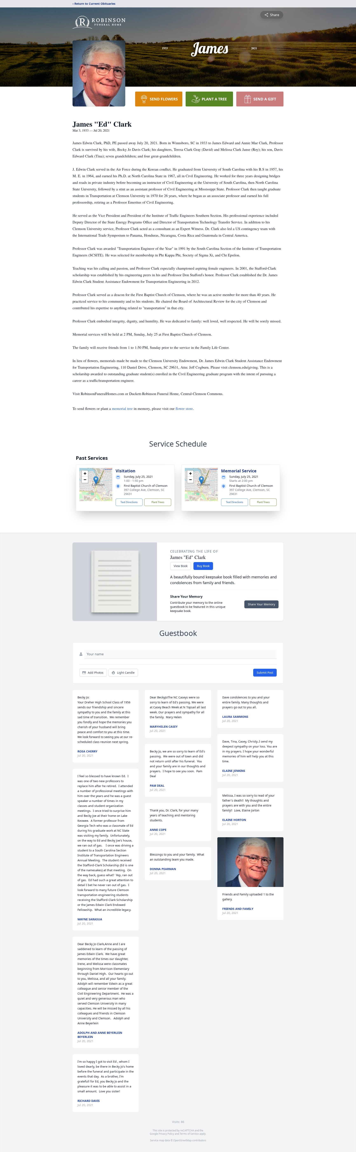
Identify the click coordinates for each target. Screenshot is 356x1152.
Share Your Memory (261, 604)
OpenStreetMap (182, 1140)
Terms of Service (189, 1133)
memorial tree (122, 408)
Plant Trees (157, 502)
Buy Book (203, 566)
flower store (184, 408)
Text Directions (129, 502)
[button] (95, 480)
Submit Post (265, 672)
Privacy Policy (166, 1133)
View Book (180, 566)
